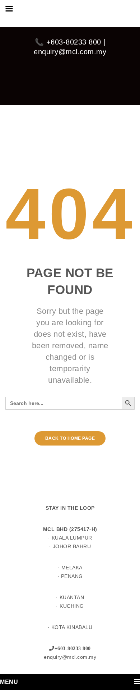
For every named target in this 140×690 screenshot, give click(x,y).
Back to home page (70, 438)
